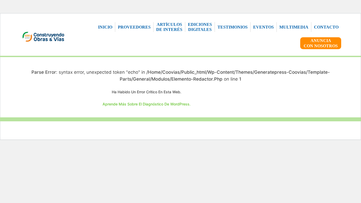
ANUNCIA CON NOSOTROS (321, 43)
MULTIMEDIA (293, 27)
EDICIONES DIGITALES (200, 27)
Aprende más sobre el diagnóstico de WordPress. (147, 104)
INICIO (105, 27)
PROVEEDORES (134, 27)
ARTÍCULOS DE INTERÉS (169, 27)
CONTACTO (326, 27)
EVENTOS (263, 27)
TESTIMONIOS (232, 27)
